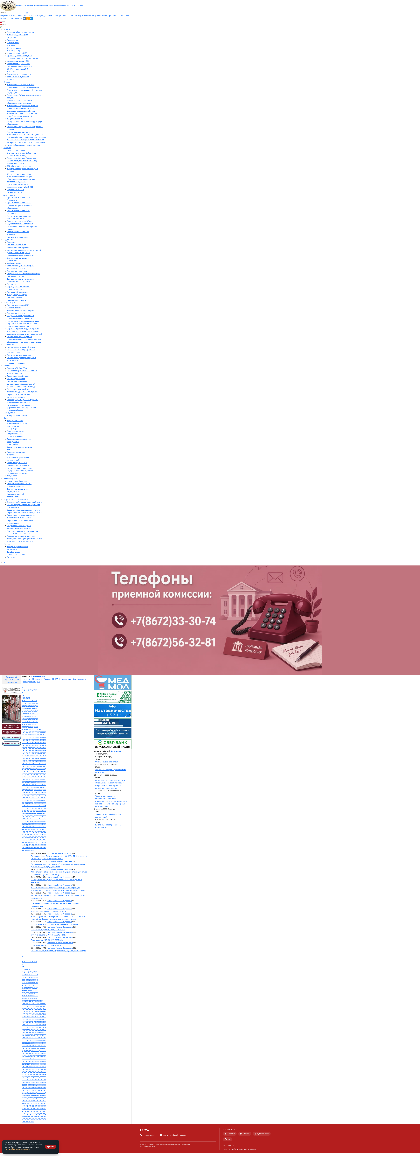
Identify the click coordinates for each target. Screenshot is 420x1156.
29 (31, 706)
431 (41, 837)
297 (23, 795)
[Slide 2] (212, 672)
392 (44, 824)
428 (32, 837)
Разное (7, 544)
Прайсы (97, 15)
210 (26, 766)
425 (23, 837)
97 (23, 729)
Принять (50, 1147)
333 (35, 805)
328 (44, 803)
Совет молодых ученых (17, 462)
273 (23, 787)
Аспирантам (9, 344)
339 (29, 808)
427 (29, 837)
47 (35, 711)
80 (37, 721)
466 (26, 850)
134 (38, 740)
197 (35, 761)
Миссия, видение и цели (17, 35)
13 (30, 690)
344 (44, 808)
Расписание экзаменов (17, 271)
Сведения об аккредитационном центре (24, 510)
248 (44, 777)
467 (29, 850)
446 (38, 842)
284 (32, 790)
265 (23, 784)
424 (44, 834)
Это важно (11, 557)
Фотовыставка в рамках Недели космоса (48, 911)
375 (41, 819)
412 (32, 832)
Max (229, 1139)
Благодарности (79, 679)
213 (35, 766)
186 (26, 758)
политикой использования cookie (17, 1149)
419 (29, 834)
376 (44, 819)
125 (35, 737)
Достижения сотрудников (18, 465)
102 (35, 729)
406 (38, 829)
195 (29, 761)
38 (33, 708)
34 (25, 708)
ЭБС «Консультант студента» (19, 166)
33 (23, 708)
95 (35, 727)
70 (33, 719)
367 (41, 816)
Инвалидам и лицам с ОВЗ (18, 61)
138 (26, 742)
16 (36, 690)
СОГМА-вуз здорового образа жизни (22, 58)
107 (29, 732)
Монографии (12, 444)
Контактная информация (18, 237)
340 (32, 808)
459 (29, 847)
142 (38, 742)
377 (23, 821)
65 (23, 719)
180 (32, 756)
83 (27, 724)
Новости (26, 679)
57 (23, 716)
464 (44, 847)
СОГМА (72, 5)
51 (27, 714)
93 (31, 727)
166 (38, 750)
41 (23, 711)
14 (32, 690)
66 (25, 719)
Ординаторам (10, 302)
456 (44, 845)
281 (23, 790)
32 (37, 706)
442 (26, 842)
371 (29, 819)
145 (23, 745)
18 (25, 703)
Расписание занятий (16, 268)
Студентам (8, 239)
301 (35, 795)
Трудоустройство (14, 373)
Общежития (12, 284)
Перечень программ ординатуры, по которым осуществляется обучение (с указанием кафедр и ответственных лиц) (24, 331)
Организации (31, 15)
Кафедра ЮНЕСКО (15, 420)
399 (41, 826)
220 (32, 769)
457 (23, 847)
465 (23, 850)
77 (31, 721)
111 (41, 732)
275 (29, 787)
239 (41, 774)
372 (32, 819)
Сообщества (20, 15)
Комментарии (107, 15)
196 (32, 761)
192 (44, 758)
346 (26, 811)
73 (23, 721)
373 (35, 819)
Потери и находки (14, 192)
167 (41, 750)
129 (23, 740)
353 (23, 813)
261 (35, 782)
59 (27, 716)
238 (38, 774)
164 (32, 750)
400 (44, 826)
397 (35, 826)
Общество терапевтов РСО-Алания (22, 371)
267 (29, 784)
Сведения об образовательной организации (11, 679)
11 (26, 690)
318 (38, 800)
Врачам (7, 365)
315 (29, 800)
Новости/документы (59, 15)
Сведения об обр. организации (20, 32)
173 (35, 753)
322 (26, 803)
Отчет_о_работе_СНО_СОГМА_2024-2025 (48, 935)
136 (44, 740)
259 (29, 782)
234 (26, 774)
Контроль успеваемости (17, 546)
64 (37, 716)
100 (29, 729)
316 (32, 800)
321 (23, 803)
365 (35, 816)
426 (26, 837)
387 (29, 824)
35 (27, 708)
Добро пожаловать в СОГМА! (19, 221)
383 (41, 821)
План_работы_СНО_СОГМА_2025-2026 (47, 940)
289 (23, 792)
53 (31, 714)
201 (23, 763)
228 (32, 771)
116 (32, 735)
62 (33, 716)
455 (41, 845)
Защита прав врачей (16, 378)
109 (35, 732)
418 (26, 834)
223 (41, 769)
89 (23, 727)
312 (44, 798)
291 (29, 792)
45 (31, 711)
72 (37, 719)
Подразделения (44, 15)
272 (44, 784)
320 (44, 800)
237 (35, 774)
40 (37, 708)
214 (38, 766)
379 (29, 821)
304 (44, 795)
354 (26, 813)
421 (35, 834)
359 (41, 813)
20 (29, 703)
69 (31, 719)
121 (23, 737)
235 (29, 774)
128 (44, 737)
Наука (6, 418)
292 (32, 792)
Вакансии (90, 15)
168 (44, 750)
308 (32, 798)
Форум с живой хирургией (106, 762)
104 (41, 729)
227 (29, 771)
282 (26, 790)
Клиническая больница (17, 481)
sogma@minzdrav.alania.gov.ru (174, 1135)
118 (38, 735)
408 (44, 829)
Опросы (71, 15)
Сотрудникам (9, 413)
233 (23, 774)
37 (31, 708)
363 (29, 816)
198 (38, 761)
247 (41, 777)
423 (41, 834)
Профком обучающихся (17, 292)
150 (38, 745)
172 (32, 753)
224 (44, 769)
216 (44, 766)
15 (34, 690)
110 (38, 732)
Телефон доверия (14, 552)
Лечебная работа (11, 478)
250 (26, 779)
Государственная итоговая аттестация (23, 273)
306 (26, 798)
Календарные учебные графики (20, 266)
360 (44, 813)
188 (32, 758)
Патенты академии (15, 436)
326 (38, 803)
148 (32, 745)
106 (26, 732)
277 (35, 787)
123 (29, 737)
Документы (12, 476)
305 (23, 798)
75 (27, 721)
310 (38, 798)
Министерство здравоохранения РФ (22, 105)
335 (41, 805)
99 (27, 729)
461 (35, 847)
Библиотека (10, 15)
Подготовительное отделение (20, 224)
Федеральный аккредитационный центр (24, 502)
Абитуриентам (10, 195)
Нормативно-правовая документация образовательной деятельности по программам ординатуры (23, 323)
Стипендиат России (15, 276)
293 (35, 792)
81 (23, 724)
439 (41, 840)
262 (38, 782)
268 (32, 784)
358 (38, 813)
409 (23, 832)
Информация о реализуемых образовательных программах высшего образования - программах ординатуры (24, 339)
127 (41, 737)
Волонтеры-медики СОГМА (18, 63)
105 (23, 732)
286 (38, 790)
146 (26, 745)
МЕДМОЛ (11, 79)
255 (41, 779)
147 (29, 745)
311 (41, 798)
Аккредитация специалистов (16, 499)
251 (29, 779)
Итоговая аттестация (16, 363)
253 (35, 779)
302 (38, 795)
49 (23, 714)
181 (35, 756)
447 (41, 842)
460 (32, 847)
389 (35, 824)
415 (41, 832)
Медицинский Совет (15, 486)
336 (44, 805)
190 (38, 758)
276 (32, 787)
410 (26, 832)
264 (44, 782)
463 (41, 847)
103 (38, 729)
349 (35, 811)
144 (44, 742)
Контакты (11, 45)
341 (35, 808)
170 (26, 753)
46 (33, 711)
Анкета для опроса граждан (19, 74)
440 (44, 840)
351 (41, 811)
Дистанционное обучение (18, 247)
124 (32, 737)
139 (29, 742)
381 (35, 821)
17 (23, 703)
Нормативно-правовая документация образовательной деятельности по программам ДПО (22, 384)
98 (25, 729)
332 (32, 805)
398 (38, 826)
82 (25, 724)
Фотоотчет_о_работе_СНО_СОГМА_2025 (48, 929)
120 (44, 735)
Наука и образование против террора (23, 145)
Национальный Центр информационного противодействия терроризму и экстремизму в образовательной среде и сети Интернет (26, 137)
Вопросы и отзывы (121, 15)
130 (26, 740)
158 (38, 748)
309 (35, 798)
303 (41, 795)
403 (29, 829)
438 (38, 840)
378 (26, 821)
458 (26, 847)
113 (23, 735)
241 (23, 777)
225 (23, 771)
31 (35, 706)
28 (29, 706)
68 (29, 719)
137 (23, 742)
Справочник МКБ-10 (15, 189)
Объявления (37, 679)
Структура (11, 37)
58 (25, 716)
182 (38, 756)
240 (44, 774)
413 (35, 832)
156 (32, 748)
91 (27, 727)
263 (41, 782)
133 (35, 740)
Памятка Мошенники (16, 554)
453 (35, 845)
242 (26, 777)
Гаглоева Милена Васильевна (60, 927)
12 (28, 690)
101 (32, 729)
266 (26, 784)
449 (23, 845)
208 (44, 763)
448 (44, 842)
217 (23, 769)
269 (35, 784)
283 (29, 790)
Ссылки (7, 82)
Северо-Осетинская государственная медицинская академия (42, 5)
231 (41, 771)
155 (29, 748)
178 (26, 756)
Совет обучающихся (15, 289)
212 (32, 766)
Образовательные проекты (19, 174)
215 (41, 766)
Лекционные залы (14, 297)
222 (38, 769)
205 (35, 763)
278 (38, 787)
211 (29, 766)
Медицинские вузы (15, 119)
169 (23, 753)
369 (23, 819)
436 (32, 840)
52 (29, 714)
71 (35, 719)
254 (38, 779)
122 (26, 737)
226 (26, 771)
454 (38, 845)
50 (25, 714)
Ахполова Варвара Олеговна (59, 861)
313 (23, 800)
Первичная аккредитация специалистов (24, 512)
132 (32, 740)
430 (38, 837)
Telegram (246, 1134)
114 (26, 735)
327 (41, 803)
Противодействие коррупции (19, 56)
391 (41, 824)
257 (23, 782)
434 (26, 840)
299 (29, 795)
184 (44, 756)
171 (29, 753)
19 (27, 703)
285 (35, 790)
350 (38, 811)
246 (38, 777)
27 (27, 706)
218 (26, 769)
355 (29, 813)
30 (33, 706)
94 (33, 727)
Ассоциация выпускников (18, 77)
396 (32, 826)
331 (29, 805)
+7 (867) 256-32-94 (149, 1135)
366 (38, 816)
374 (38, 819)
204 (32, 763)
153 (23, 748)
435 (29, 840)
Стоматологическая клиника (19, 483)
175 (41, 753)
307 (29, 798)
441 (23, 842)
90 (25, 727)
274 (26, 787)
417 (23, 834)
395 (29, 826)
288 (44, 790)
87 (35, 724)
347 (29, 811)
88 (37, 724)
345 (23, 811)
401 (23, 829)
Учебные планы (14, 263)
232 (44, 771)
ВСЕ (38, 681)
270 (38, 784)
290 (26, 792)
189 (35, 758)
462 (38, 847)
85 (31, 724)
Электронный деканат (16, 245)
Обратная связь (14, 48)
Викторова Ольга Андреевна (59, 877)
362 (26, 816)
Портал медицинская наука (18, 132)
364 (32, 816)
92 (29, 727)
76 (29, 721)
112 (44, 732)
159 (41, 748)
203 (29, 763)
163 (29, 750)
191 (41, 758)
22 (33, 703)
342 (38, 808)
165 (35, 750)
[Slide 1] (208, 672)
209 (23, 766)
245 (35, 777)
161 (23, 750)
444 (32, 842)
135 (41, 740)
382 (38, 821)
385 (23, 824)
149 (35, 745)
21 (31, 703)
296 (44, 792)
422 (38, 834)
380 (32, 821)
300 (32, 795)
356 (32, 813)
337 (23, 808)
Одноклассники (263, 1134)
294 (38, 792)
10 (24, 690)
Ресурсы (7, 147)
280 (44, 787)
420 (32, 834)
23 (35, 703)
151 (41, 745)
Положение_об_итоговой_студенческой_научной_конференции (58, 950)
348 (32, 811)
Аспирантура (12, 428)
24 (37, 703)
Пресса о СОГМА (51, 679)
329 (23, 805)
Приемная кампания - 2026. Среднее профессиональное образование (19, 205)
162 (26, 750)
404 (32, 829)
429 (35, 837)
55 (35, 714)
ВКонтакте (231, 1134)
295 (41, 792)
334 (38, 805)
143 (41, 742)
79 (35, 721)
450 (26, 845)
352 (44, 811)
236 (32, 774)
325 (35, 803)
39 (35, 708)
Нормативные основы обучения (21, 347)
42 (25, 711)
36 (29, 708)
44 (29, 711)
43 (27, 711)
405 (35, 829)
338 (26, 808)
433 (23, 840)
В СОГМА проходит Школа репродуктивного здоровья (54, 924)
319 (41, 800)
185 (23, 758)
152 (44, 745)
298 (26, 795)
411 (29, 832)
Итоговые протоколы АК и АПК (20, 541)
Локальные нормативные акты (20, 255)
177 (23, 756)
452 (32, 845)
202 (26, 763)
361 (23, 816)
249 (23, 779)
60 (29, 716)
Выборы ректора (14, 50)
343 (41, 808)
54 (33, 714)
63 (35, 716)
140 (32, 742)
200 (44, 761)
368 (44, 816)
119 (41, 735)
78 (33, 721)
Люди (2, 15)
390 (38, 824)
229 (35, 771)
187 (29, 758)
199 (41, 761)
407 (41, 829)
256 (44, 779)
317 (35, 800)
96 (37, 727)
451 (29, 845)
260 (32, 782)
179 (29, 756)
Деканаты (11, 242)
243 (29, 777)
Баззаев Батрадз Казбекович (59, 853)
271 (41, 784)
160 (44, 748)
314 (26, 800)
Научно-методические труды (19, 468)
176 (44, 753)
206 (38, 763)
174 (38, 753)
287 (41, 790)
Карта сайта (12, 549)
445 (35, 842)
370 (26, 819)
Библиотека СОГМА (15, 163)
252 (32, 779)
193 (23, 761)
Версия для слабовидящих (11, 18)
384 (44, 821)
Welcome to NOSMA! (15, 218)
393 (23, 826)
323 (29, 803)
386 (26, 824)
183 (41, 756)
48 (37, 711)
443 (29, 842)
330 (26, 805)
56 (37, 714)
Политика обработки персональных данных (239, 1149)
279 (41, 787)
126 (38, 737)
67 (27, 719)
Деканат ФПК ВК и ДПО (17, 368)
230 (38, 771)
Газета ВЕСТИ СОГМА (16, 150)
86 (33, 724)
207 (41, 763)
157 (35, 748)
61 (31, 716)
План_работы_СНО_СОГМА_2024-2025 (47, 945)
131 (29, 740)
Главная (7, 29)
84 (29, 724)
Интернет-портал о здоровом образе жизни (26, 142)
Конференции (65, 679)
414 (38, 832)
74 (25, 721)
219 (29, 769)
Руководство (12, 40)
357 (35, 813)
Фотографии (80, 15)
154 (26, 748)
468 (32, 850)
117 (35, 735)
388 (32, 824)
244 (32, 777)
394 (26, 826)
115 (29, 735)
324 (32, 803)
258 (26, 782)
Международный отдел (17, 294)
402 (26, 829)
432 (44, 837)
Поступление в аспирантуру (19, 216)
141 (35, 742)
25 (23, 706)
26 (25, 706)
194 (26, 761)
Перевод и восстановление (18, 287)
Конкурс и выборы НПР (17, 53)
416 (44, 832)
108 (32, 732)
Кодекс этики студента (16, 300)
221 (35, 769)
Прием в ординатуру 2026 (18, 305)
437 (35, 840)
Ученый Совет (13, 42)
